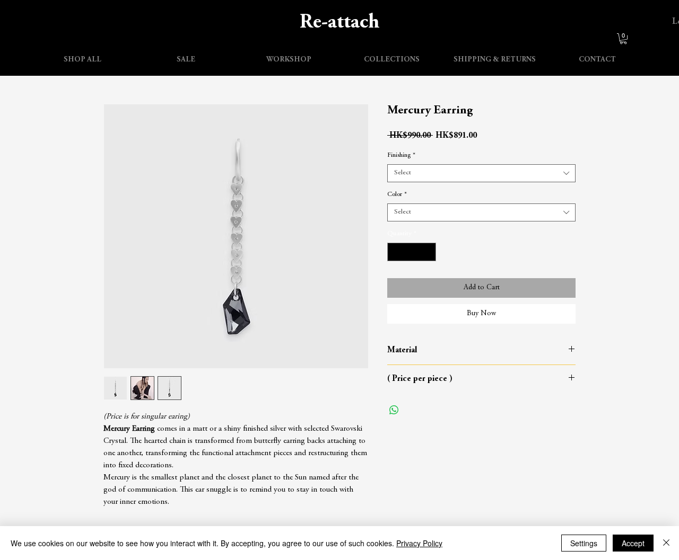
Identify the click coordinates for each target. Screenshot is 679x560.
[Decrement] (395, 252)
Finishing (401, 155)
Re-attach (340, 23)
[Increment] (428, 252)
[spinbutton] (412, 252)
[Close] (666, 543)
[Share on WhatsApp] (394, 410)
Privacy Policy (419, 543)
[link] (623, 38)
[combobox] (481, 173)
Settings (583, 543)
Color (397, 194)
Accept (633, 543)
